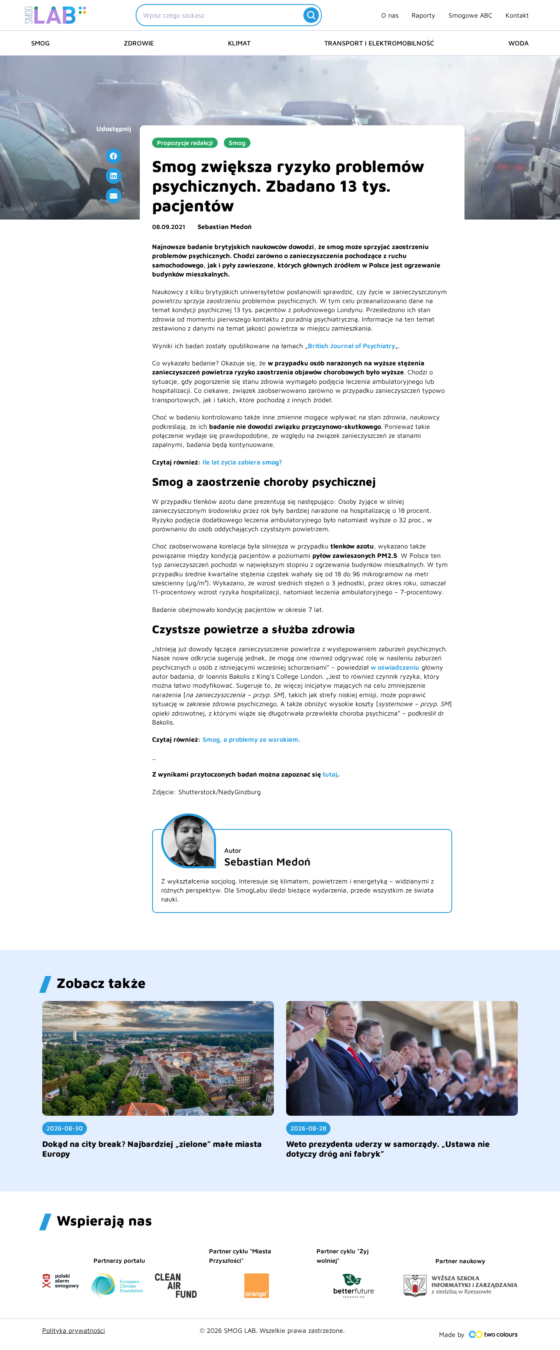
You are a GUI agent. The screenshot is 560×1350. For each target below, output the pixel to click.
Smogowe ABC (470, 15)
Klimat (239, 43)
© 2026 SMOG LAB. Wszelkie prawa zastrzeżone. (272, 1330)
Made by (451, 1334)
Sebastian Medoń (225, 226)
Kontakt (517, 15)
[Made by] (493, 1334)
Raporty (423, 15)
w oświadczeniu (395, 667)
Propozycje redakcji (185, 142)
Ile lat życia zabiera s (234, 462)
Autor (232, 850)
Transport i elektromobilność (379, 43)
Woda (518, 43)
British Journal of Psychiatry (351, 345)
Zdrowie (139, 43)
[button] (113, 156)
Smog (40, 43)
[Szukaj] (311, 15)
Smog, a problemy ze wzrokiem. (251, 739)
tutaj (330, 774)
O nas (389, 15)
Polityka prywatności (73, 1330)
